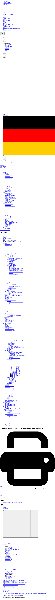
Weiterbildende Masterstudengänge (13, 246)
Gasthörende (7, 298)
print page (4, 507)
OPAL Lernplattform (10, 396)
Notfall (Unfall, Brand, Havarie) (10, 548)
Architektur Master (12, 285)
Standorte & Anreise (8, 553)
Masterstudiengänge (8, 245)
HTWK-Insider (7, 252)
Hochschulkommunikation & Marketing (11, 179)
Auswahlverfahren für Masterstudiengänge (14, 286)
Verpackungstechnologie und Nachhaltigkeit (16, 280)
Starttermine (11, 357)
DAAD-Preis (9, 293)
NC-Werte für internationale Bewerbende (16, 302)
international (5, 219)
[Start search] (11, 162)
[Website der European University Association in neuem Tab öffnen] (13, 580)
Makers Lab (7, 254)
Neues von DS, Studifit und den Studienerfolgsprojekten (12, 502)
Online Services (7, 311)
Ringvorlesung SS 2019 (15, 372)
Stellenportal (7, 218)
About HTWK (7, 176)
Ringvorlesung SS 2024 (15, 363)
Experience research (8, 201)
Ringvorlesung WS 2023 (15, 364)
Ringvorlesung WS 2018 (15, 373)
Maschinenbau (11, 275)
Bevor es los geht (8, 307)
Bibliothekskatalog (10, 397)
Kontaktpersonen (8, 226)
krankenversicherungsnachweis (12, 415)
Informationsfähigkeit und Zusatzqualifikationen (17, 355)
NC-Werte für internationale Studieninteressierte (15, 292)
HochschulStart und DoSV (11, 264)
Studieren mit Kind (8, 403)
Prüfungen (6, 339)
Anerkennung (11, 379)
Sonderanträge (11, 262)
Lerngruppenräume (8, 337)
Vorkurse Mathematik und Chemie (10, 308)
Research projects (8, 199)
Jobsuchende (7, 47)
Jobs (5, 322)
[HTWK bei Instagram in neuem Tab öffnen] (6, 588)
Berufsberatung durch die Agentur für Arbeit (12, 408)
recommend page (5, 508)
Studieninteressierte (8, 44)
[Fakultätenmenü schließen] (2, 33)
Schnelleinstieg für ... (6, 43)
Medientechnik (11, 277)
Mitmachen (9, 331)
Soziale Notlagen (8, 319)
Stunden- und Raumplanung (9, 419)
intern (4, 227)
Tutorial (12, 393)
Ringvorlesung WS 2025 (15, 362)
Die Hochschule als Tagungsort (10, 206)
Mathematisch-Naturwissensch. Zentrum (11, 561)
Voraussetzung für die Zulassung (12, 259)
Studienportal (7, 572)
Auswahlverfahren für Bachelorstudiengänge (14, 258)
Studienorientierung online (9, 251)
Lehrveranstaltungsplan (11, 388)
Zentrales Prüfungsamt (8, 559)
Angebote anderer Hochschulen (14, 358)
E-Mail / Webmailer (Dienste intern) (11, 554)
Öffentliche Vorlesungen (9, 573)
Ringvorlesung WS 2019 (15, 371)
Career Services (7, 421)
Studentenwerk (7, 423)
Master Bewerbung (8, 283)
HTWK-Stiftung (7, 578)
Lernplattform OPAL (8, 571)
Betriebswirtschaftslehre (13, 267)
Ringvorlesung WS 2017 (15, 375)
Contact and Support (8, 202)
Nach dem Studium (8, 190)
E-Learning (7, 328)
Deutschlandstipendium (9, 321)
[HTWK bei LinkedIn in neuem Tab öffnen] (6, 589)
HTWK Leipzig (3, 165)
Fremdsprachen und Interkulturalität (15, 353)
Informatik (11, 273)
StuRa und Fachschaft (12, 380)
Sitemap (21, 595)
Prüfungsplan (9, 349)
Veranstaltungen (7, 225)
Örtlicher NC (9, 301)
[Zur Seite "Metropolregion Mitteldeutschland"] (10, 585)
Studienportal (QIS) (10, 398)
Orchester (6, 214)
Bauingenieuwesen (12, 266)
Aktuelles (6, 173)
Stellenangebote (7, 174)
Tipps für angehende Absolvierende (11, 400)
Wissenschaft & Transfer (9, 204)
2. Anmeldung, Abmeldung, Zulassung (13, 341)
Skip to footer (5, 4)
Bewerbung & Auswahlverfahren (10, 184)
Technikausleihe (9, 383)
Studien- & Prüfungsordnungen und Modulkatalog (13, 249)
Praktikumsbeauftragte (8, 422)
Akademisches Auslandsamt (9, 420)
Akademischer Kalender (9, 334)
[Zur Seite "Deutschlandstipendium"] (8, 583)
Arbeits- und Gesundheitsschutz (10, 425)
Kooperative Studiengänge (9, 294)
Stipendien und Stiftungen (9, 320)
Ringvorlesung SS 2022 (15, 367)
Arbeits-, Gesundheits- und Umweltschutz (12, 549)
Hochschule (5, 172)
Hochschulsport (7, 211)
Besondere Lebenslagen (9, 189)
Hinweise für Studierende (13, 392)
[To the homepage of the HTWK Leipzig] (7, 166)
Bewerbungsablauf (10, 261)
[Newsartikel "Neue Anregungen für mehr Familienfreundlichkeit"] (15, 582)
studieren (4, 181)
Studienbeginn (7, 310)
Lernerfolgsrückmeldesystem (10, 330)
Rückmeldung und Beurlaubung (10, 335)
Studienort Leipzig (8, 209)
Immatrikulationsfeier (8, 309)
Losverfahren (9, 282)
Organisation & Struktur (9, 177)
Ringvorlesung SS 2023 (15, 365)
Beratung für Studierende (9, 567)
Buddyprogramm (10, 316)
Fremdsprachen (7, 212)
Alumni (6, 50)
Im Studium (7, 188)
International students (8, 46)
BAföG (6, 318)
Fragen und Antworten (11, 377)
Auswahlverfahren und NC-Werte (10, 300)
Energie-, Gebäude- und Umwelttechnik (16, 272)
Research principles (8, 194)
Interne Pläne (11, 391)
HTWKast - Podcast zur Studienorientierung (14, 253)
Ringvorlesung (9, 359)
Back (1, 495)
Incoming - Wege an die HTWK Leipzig (11, 222)
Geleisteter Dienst (12, 263)
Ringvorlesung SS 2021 (15, 369)
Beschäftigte (7, 48)
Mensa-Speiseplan (8, 550)
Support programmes (8, 196)
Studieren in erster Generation (10, 405)
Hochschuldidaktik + (8, 570)
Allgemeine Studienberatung (9, 410)
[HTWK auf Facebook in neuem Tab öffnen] (6, 590)
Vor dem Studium (8, 183)
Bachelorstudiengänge (8, 244)
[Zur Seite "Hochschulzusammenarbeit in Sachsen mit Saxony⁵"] (8, 586)
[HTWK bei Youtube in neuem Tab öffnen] (5, 591)
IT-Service (6, 424)
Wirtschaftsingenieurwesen (13, 281)
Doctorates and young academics (10, 197)
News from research (8, 193)
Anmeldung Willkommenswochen (15, 315)
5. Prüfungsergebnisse (10, 344)
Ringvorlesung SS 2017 (15, 376)
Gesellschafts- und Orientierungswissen (15, 352)
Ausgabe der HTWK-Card (9, 306)
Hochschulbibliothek (8, 327)
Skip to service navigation (7, 2)
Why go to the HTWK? (9, 255)
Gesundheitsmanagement (9, 213)
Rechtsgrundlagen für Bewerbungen (13, 303)
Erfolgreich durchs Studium (9, 187)
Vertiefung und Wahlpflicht (9, 386)
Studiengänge (7, 182)
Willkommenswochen (10, 314)
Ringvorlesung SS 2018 (15, 374)
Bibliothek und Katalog (9, 558)
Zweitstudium (7, 296)
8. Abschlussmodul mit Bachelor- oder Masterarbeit (15, 347)
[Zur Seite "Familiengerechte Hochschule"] (9, 581)
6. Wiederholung (10, 345)
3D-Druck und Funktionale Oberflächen (16, 270)
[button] (4, 40)
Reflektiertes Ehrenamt (13, 356)
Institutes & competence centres (10, 195)
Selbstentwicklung (12, 354)
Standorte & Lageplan (8, 178)
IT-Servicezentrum (8, 560)
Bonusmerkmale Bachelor (11, 265)
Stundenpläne (7, 551)
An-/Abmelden (7, 228)
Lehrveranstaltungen (8, 336)
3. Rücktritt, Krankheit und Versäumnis (13, 342)
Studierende (7, 45)
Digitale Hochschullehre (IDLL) (10, 569)
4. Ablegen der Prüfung (11, 343)
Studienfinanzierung (8, 186)
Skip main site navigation (4, 167)
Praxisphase (7, 385)
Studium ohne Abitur (8, 297)
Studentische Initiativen (9, 216)
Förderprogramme (8, 224)
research (4, 192)
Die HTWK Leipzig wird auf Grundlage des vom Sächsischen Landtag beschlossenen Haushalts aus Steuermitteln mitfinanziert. (25, 593)
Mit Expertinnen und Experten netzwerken (12, 207)
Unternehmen (7, 51)
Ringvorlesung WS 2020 (15, 370)
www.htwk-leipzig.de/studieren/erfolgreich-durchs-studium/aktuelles (19, 490)
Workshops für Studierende (9, 329)
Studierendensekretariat (9, 414)
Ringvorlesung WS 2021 (15, 368)
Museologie (11, 278)
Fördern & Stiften (8, 205)
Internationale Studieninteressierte (10, 291)
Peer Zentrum (7, 326)
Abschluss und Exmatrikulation (10, 401)
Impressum (5, 595)
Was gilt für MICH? (12, 378)
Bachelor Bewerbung (8, 257)
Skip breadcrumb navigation (5, 230)
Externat (6, 299)
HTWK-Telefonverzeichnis (9, 547)
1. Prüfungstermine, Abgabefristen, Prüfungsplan (15, 340)
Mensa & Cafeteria (8, 210)
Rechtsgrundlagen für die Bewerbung (13, 413)
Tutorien (6, 325)
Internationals (7, 313)
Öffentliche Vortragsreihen (9, 175)
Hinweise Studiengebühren (11, 288)
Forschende (7, 49)
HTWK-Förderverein (8, 577)
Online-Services (7, 387)
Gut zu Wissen (7, 312)
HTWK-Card (7, 399)
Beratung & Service (8, 191)
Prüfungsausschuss (10, 348)
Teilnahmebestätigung (12, 381)
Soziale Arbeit (11, 279)
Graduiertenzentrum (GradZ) (10, 576)
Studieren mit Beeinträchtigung (10, 404)
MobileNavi (5, 599)
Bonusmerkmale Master (11, 289)
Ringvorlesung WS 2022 (15, 366)
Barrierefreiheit (17, 595)
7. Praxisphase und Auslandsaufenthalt (13, 346)
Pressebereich (7, 555)
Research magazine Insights (9, 200)
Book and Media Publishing (14, 269)
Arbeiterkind (9, 412)
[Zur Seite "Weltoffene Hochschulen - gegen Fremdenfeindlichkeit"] (14, 584)
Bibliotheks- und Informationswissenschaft (16, 268)
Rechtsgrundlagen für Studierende (12, 416)
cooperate (4, 203)
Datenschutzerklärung (11, 595)
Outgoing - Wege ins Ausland (10, 223)
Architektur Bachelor (12, 260)
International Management (13, 274)
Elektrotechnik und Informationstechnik (15, 271)
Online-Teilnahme (12, 360)
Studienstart (7, 185)
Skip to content (5, 1)
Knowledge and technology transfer (11, 198)
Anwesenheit (11, 382)
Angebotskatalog (10, 351)
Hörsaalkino (7, 215)
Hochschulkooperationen (9, 221)
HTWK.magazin (7, 556)
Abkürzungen (13, 394)
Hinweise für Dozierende (13, 395)
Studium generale (8, 350)
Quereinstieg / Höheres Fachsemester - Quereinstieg (13, 295)
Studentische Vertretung (9, 217)
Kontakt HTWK (5, 115)
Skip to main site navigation (7, 3)
